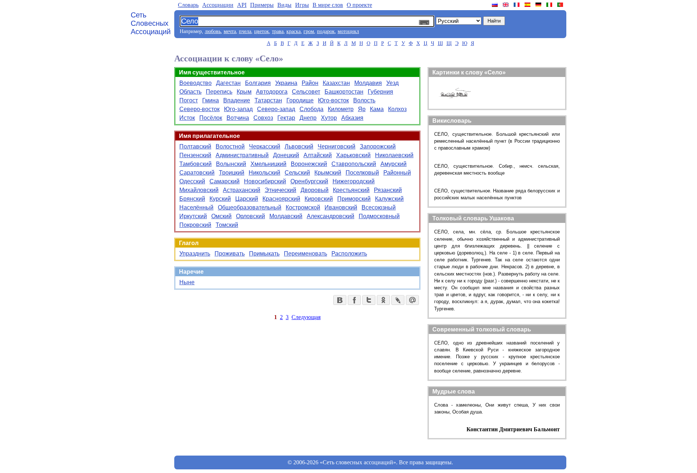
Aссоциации (217, 5)
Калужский (389, 199)
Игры (302, 5)
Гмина (210, 100)
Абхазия (352, 118)
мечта (230, 31)
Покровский (195, 225)
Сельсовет (306, 92)
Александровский (330, 216)
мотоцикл (348, 31)
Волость (364, 100)
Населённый (196, 207)
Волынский (231, 164)
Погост (188, 100)
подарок (326, 31)
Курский (220, 199)
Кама (377, 109)
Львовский (299, 146)
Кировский (319, 199)
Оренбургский (309, 181)
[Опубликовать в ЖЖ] (397, 300)
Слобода (311, 109)
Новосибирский (265, 181)
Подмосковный (379, 216)
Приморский (354, 199)
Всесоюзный (379, 207)
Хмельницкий (268, 164)
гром (308, 31)
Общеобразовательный (249, 207)
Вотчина (238, 118)
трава (278, 31)
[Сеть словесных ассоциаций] (495, 5)
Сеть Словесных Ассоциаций (151, 23)
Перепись (219, 92)
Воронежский (309, 164)
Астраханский (241, 190)
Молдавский (285, 216)
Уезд (392, 83)
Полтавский (195, 146)
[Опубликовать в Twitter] (368, 300)
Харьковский (353, 155)
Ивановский (341, 207)
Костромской (303, 207)
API (241, 5)
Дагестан (228, 83)
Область (190, 92)
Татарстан (268, 100)
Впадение (236, 100)
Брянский (192, 199)
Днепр (308, 118)
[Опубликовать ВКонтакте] (339, 300)
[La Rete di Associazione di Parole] (550, 5)
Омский (221, 216)
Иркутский (193, 216)
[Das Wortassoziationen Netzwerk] (539, 5)
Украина (286, 83)
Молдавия (368, 83)
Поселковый (362, 173)
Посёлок (210, 118)
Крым (244, 92)
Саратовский (197, 173)
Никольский (264, 173)
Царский (246, 199)
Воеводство (195, 83)
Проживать (230, 253)
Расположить (349, 253)
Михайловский (199, 190)
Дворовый (315, 190)
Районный (397, 173)
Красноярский (281, 199)
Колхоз (397, 109)
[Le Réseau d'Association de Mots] (517, 5)
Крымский (327, 173)
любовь (213, 31)
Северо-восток (199, 109)
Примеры (262, 5)
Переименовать (305, 253)
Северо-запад (276, 109)
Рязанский (388, 190)
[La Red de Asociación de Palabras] (528, 5)
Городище (300, 100)
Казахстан (336, 83)
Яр (362, 109)
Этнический (280, 190)
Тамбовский (195, 164)
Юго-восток (333, 100)
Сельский (297, 173)
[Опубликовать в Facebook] (354, 300)
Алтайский (317, 155)
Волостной (230, 146)
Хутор (329, 118)
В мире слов (328, 5)
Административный (242, 155)
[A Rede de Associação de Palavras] (560, 5)
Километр (341, 109)
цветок (261, 31)
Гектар (286, 118)
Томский (227, 225)
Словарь (188, 5)
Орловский (250, 216)
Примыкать (264, 253)
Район (310, 83)
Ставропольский (353, 164)
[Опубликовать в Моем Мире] (412, 300)
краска (293, 31)
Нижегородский (354, 181)
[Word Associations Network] (506, 5)
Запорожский (378, 146)
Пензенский (195, 155)
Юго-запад (238, 109)
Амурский (393, 164)
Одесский (192, 181)
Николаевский (394, 155)
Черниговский (336, 146)
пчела (245, 31)
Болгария (258, 83)
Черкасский (264, 146)
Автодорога (272, 92)
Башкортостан (344, 92)
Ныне (187, 282)
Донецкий (286, 155)
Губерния (380, 92)
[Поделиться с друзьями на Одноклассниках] (383, 300)
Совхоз (263, 118)
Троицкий (231, 173)
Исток (187, 118)
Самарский (224, 181)
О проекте (359, 5)
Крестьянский (351, 190)
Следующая (306, 317)
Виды (284, 5)
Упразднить (194, 253)
